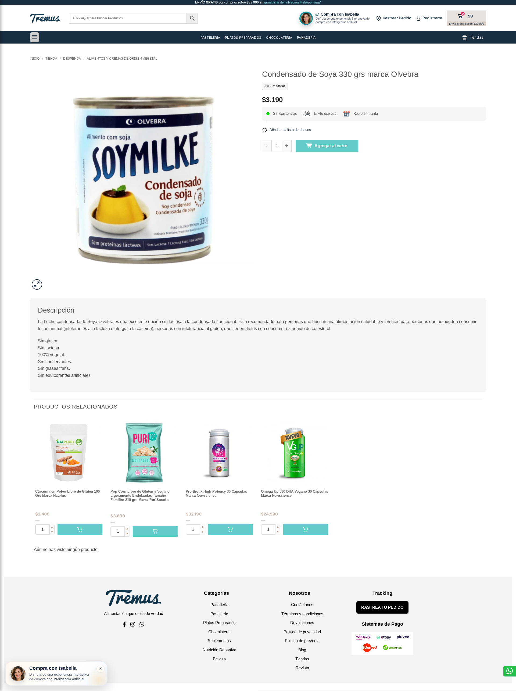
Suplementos (219, 640)
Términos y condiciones (302, 613)
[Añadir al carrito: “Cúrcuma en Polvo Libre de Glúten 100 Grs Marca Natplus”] (80, 529)
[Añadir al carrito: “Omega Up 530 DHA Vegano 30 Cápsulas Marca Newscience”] (305, 529)
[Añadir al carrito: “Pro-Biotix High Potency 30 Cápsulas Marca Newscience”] (230, 529)
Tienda (51, 58)
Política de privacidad (302, 631)
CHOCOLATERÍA (279, 37)
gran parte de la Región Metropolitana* (292, 2)
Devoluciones (302, 622)
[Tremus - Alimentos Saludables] (45, 18)
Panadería (219, 604)
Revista (302, 667)
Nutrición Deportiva (219, 649)
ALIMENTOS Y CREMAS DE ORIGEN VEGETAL (122, 58)
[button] (37, 284)
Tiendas (302, 659)
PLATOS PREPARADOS (243, 37)
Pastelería (219, 613)
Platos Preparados (219, 622)
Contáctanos (302, 604)
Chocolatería (219, 631)
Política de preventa (302, 640)
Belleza (219, 659)
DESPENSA (72, 58)
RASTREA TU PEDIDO (382, 607)
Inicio (35, 58)
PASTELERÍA (210, 37)
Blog (302, 649)
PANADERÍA (306, 37)
